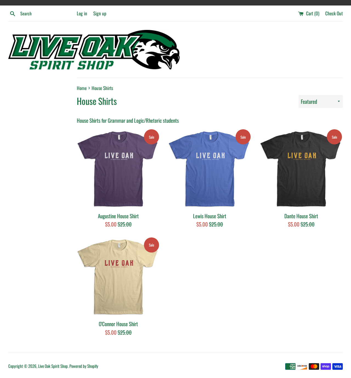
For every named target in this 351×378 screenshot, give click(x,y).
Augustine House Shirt (118, 216)
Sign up (99, 13)
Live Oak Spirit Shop (53, 366)
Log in (82, 13)
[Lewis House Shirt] (209, 168)
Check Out (334, 13)
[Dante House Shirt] (301, 168)
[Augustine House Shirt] (118, 168)
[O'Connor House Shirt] (118, 277)
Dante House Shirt (301, 216)
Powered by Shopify (83, 366)
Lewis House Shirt (209, 216)
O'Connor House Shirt (118, 323)
